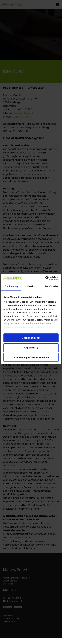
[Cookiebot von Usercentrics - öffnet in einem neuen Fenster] (45, 278)
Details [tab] (31, 286)
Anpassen (29, 347)
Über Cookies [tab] (51, 286)
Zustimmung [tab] (11, 286)
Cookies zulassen (31, 337)
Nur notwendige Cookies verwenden (31, 357)
